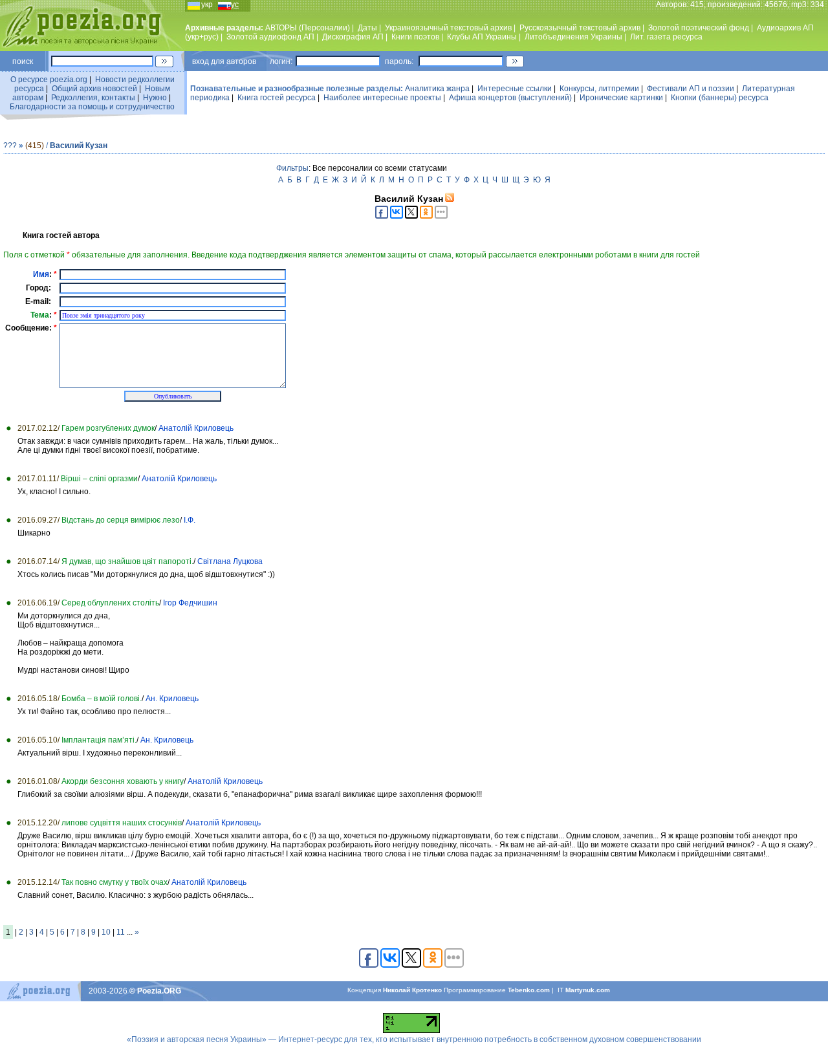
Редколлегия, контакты (93, 97)
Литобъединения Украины (573, 36)
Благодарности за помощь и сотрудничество (92, 106)
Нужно (155, 97)
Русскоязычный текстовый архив (579, 27)
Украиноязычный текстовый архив (448, 27)
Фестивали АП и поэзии (690, 88)
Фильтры (292, 168)
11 (120, 932)
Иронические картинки (621, 97)
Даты (367, 27)
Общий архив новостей (94, 88)
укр (207, 4)
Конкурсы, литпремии (599, 88)
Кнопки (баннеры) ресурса (719, 97)
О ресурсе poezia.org (48, 79)
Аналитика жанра (437, 88)
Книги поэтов (415, 36)
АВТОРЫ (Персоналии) (307, 27)
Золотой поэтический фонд (698, 27)
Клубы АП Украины (482, 36)
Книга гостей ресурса (276, 97)
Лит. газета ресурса (666, 36)
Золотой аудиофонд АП (270, 36)
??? (10, 145)
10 (106, 932)
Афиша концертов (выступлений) (510, 97)
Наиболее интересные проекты (382, 97)
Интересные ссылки (514, 88)
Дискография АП (353, 36)
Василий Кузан (78, 145)
